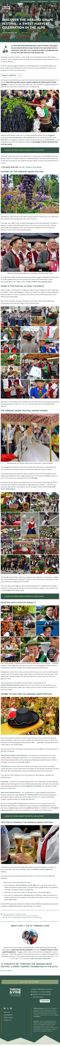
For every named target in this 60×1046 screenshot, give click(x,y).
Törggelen (51, 135)
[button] (52, 8)
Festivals (23, 914)
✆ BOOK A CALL (54, 1)
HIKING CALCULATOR (43, 1)
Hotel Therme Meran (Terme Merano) (14, 755)
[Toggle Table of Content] (18, 75)
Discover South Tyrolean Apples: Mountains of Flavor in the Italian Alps (22, 917)
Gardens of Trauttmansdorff (28, 795)
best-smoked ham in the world (20, 137)
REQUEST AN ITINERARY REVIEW (42, 994)
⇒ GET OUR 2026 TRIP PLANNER (27, 1)
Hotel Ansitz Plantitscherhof (10, 792)
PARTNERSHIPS (8, 1015)
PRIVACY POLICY (8, 1017)
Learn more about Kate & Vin (40, 959)
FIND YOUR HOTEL (38, 997)
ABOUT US (7, 1012)
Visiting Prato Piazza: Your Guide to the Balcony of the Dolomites (20, 916)
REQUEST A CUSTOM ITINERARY (42, 992)
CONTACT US (7, 1020)
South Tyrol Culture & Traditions (12, 914)
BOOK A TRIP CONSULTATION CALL (43, 989)
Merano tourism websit (42, 869)
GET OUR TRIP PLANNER (30, 982)
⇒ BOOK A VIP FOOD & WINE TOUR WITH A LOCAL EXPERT (24, 150)
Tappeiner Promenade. (34, 786)
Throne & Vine (29, 947)
